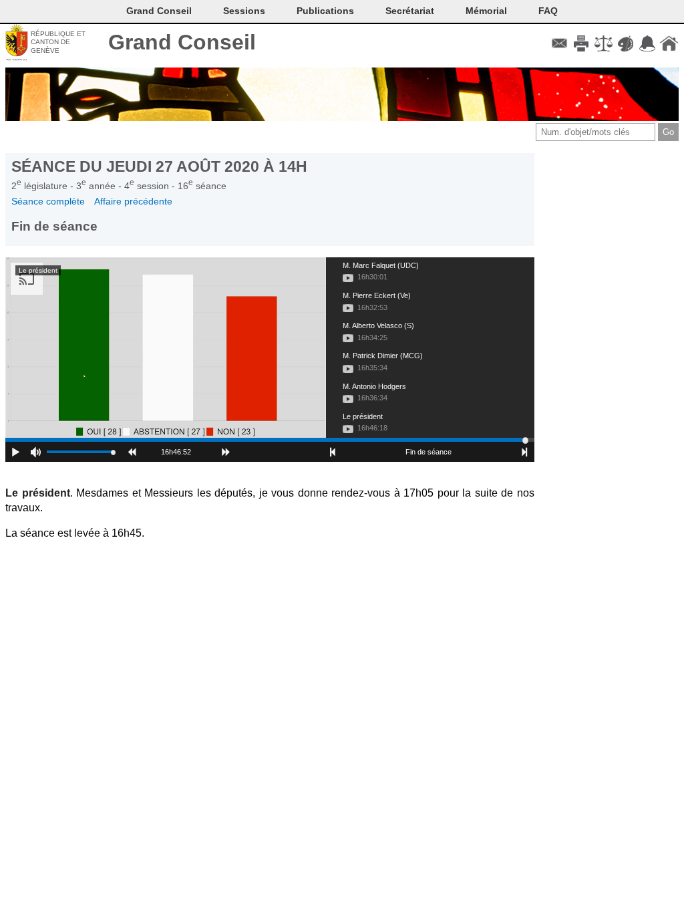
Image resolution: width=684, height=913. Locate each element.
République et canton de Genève (58, 42)
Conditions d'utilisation (603, 43)
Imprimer (581, 43)
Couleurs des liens (625, 43)
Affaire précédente (133, 201)
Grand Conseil (182, 42)
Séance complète (48, 201)
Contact (559, 43)
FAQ (548, 10)
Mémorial (486, 10)
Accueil (669, 43)
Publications (325, 10)
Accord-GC (647, 43)
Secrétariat (409, 10)
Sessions (244, 10)
